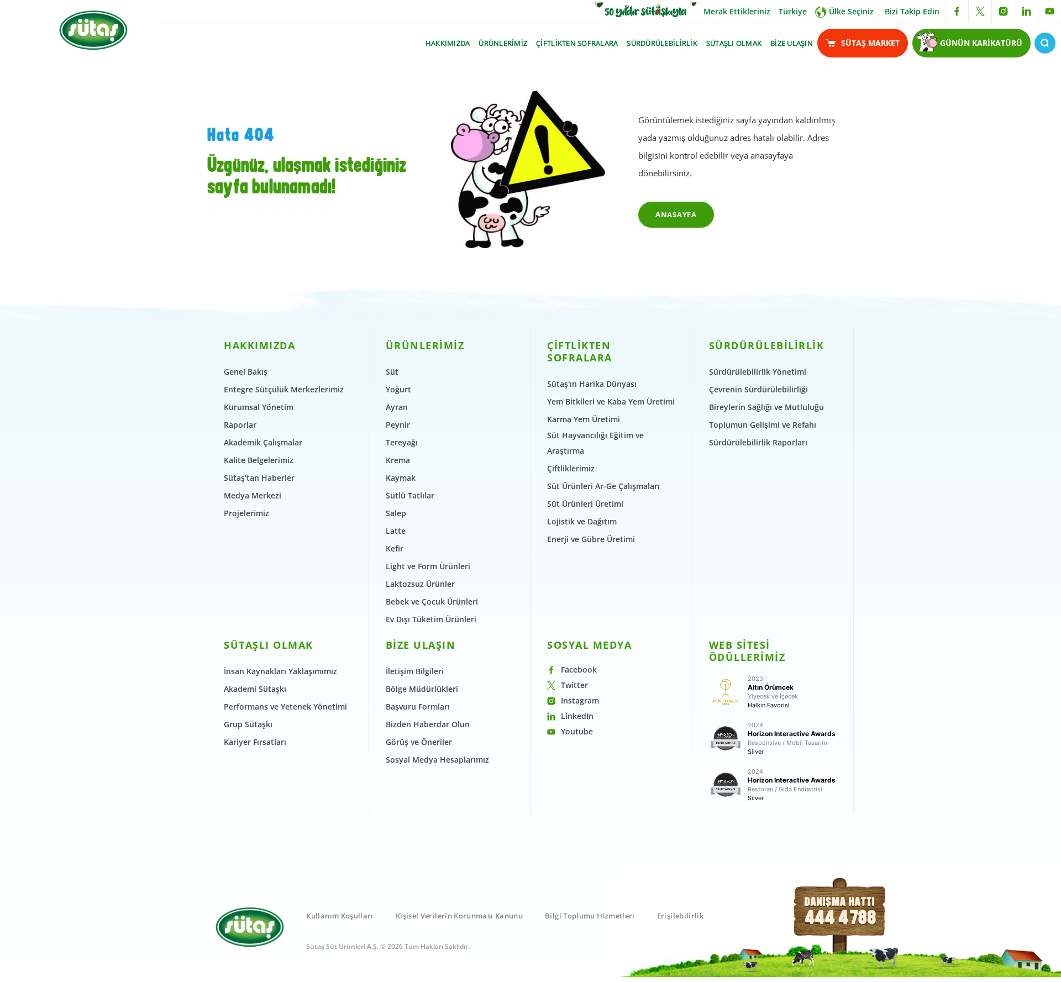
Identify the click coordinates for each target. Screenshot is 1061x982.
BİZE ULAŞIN (791, 43)
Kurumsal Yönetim (258, 407)
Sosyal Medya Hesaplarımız (437, 759)
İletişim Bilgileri (415, 671)
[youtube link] (1049, 11)
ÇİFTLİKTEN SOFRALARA (577, 43)
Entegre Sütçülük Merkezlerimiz (284, 389)
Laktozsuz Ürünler (420, 584)
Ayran (397, 407)
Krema (398, 460)
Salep (396, 513)
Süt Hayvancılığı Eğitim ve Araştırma (595, 443)
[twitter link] (980, 11)
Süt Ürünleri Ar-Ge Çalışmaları (603, 486)
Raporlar (240, 424)
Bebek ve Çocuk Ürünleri (432, 601)
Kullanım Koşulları (339, 916)
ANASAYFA (676, 214)
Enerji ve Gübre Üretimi (591, 539)
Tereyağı (402, 442)
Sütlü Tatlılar (410, 495)
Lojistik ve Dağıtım (582, 521)
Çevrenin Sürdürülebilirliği (758, 389)
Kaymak (401, 477)
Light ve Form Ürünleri (428, 566)
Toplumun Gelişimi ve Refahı (762, 424)
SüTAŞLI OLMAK (733, 43)
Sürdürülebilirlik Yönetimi (757, 371)
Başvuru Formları (418, 706)
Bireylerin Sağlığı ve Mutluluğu (766, 407)
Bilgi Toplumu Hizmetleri (590, 916)
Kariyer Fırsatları (255, 742)
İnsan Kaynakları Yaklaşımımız (280, 671)
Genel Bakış (245, 371)
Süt (392, 371)
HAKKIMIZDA (448, 43)
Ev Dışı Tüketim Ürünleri (431, 619)
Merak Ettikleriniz (736, 11)
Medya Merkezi (252, 495)
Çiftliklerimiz (571, 468)
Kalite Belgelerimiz (258, 460)
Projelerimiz (246, 513)
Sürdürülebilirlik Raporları (758, 442)
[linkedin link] (1026, 11)
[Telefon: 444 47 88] (840, 928)
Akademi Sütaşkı (255, 689)
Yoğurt (398, 389)
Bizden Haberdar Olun (428, 724)
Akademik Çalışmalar (263, 442)
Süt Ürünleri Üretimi (585, 503)
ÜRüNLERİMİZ (503, 43)
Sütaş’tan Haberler (259, 477)
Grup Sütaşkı (248, 724)
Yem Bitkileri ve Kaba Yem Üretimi (611, 401)
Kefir (394, 548)
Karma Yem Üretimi (583, 419)
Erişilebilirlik (680, 916)
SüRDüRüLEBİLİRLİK (662, 43)
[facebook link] (957, 11)
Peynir (398, 424)
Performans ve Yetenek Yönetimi (285, 706)
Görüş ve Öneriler (419, 742)
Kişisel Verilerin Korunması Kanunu (459, 916)
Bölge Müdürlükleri (422, 689)
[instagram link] (1003, 11)
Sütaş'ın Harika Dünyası (592, 384)
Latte (396, 531)
